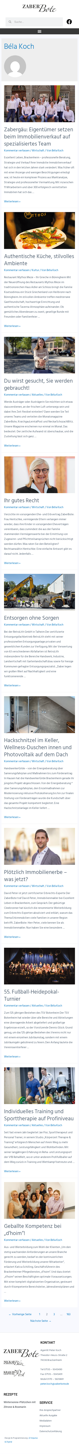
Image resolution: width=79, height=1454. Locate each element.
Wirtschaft (38, 150)
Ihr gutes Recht (21, 500)
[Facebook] (69, 21)
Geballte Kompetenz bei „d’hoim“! (32, 1230)
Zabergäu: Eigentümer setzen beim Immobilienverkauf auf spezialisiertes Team (38, 136)
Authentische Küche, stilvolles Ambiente (39, 260)
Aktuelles (37, 395)
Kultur (35, 270)
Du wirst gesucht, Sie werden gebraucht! (38, 384)
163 (68, 1314)
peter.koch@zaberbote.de (54, 1384)
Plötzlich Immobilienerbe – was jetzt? (35, 876)
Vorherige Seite (19, 1314)
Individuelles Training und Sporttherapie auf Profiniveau (39, 1115)
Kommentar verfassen (17, 150)
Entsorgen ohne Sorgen (31, 618)
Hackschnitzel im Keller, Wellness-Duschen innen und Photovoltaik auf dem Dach (38, 747)
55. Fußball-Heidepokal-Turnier (31, 995)
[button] (40, 31)
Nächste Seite (40, 1321)
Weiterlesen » (12, 201)
